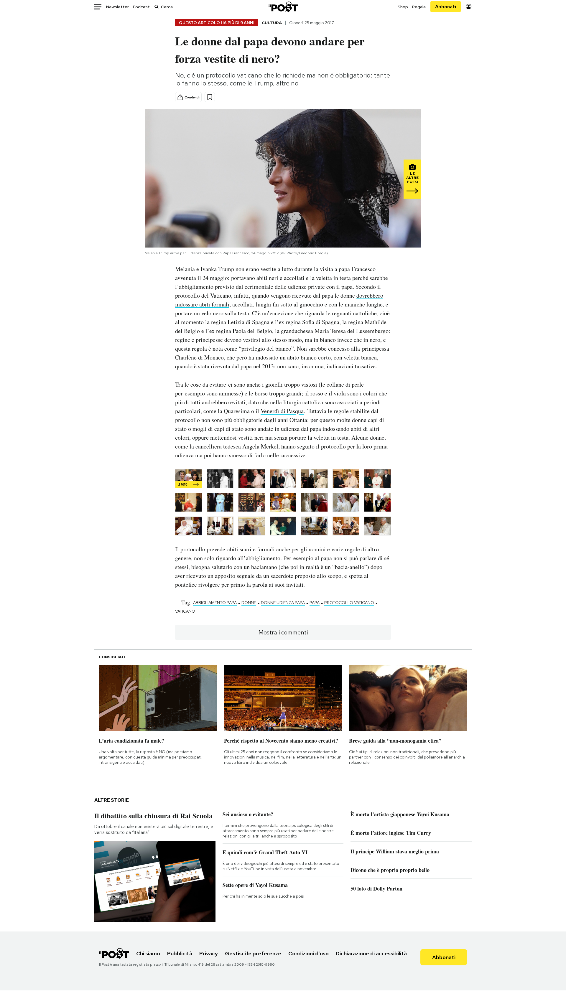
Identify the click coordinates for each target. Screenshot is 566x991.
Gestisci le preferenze (253, 953)
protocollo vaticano (349, 602)
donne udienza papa (283, 602)
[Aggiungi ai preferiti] (210, 97)
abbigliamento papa (215, 602)
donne (248, 602)
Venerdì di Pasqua (282, 411)
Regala (419, 6)
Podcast (141, 6)
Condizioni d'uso (308, 953)
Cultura (272, 22)
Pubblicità (179, 953)
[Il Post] (283, 6)
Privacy (208, 953)
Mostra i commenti (283, 632)
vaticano (185, 611)
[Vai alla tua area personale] (468, 7)
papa (315, 602)
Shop (403, 6)
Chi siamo (148, 953)
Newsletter (117, 6)
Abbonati (445, 7)
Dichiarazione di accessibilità (371, 953)
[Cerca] (156, 7)
